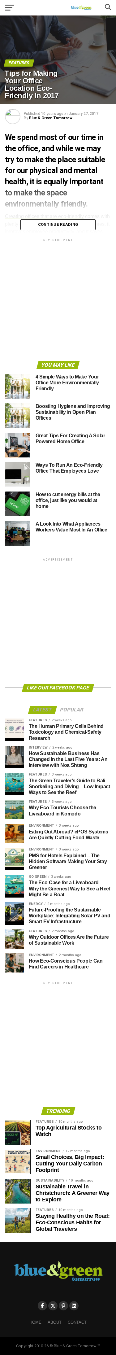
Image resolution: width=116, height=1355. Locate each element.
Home (35, 1322)
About (55, 1322)
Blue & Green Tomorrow (50, 118)
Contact (77, 1322)
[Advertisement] (58, 301)
